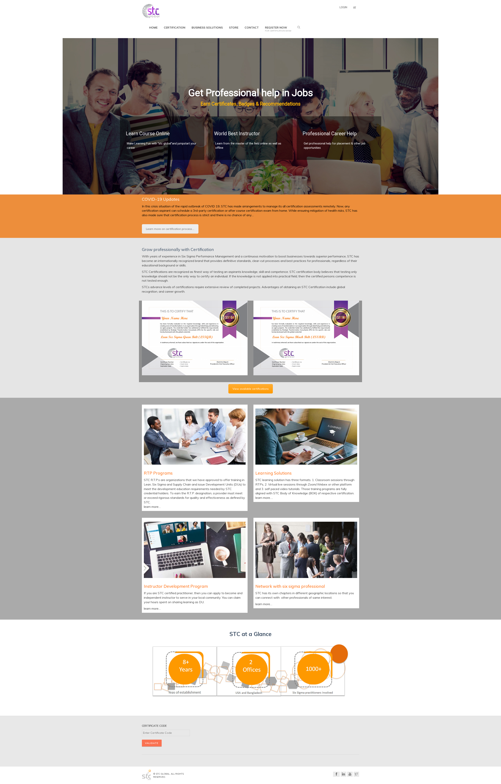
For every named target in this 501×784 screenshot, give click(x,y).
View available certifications (250, 389)
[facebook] (336, 774)
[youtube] (350, 774)
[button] (6, 116)
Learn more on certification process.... (170, 229)
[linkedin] (343, 774)
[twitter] (356, 774)
